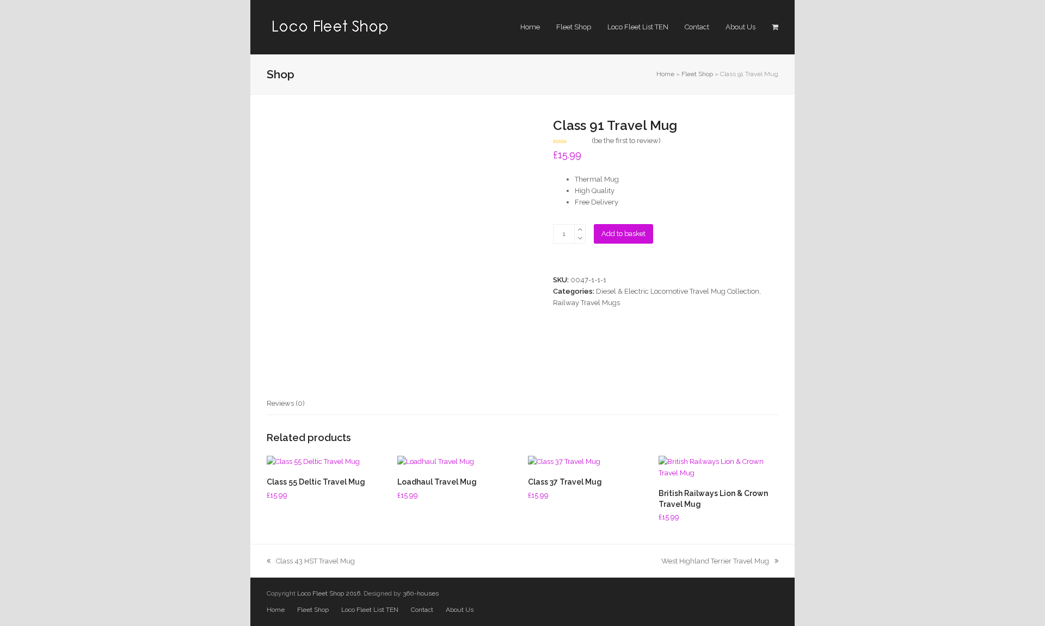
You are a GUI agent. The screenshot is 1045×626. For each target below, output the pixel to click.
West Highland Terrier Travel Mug (715, 561)
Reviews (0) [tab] (286, 403)
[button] (775, 27)
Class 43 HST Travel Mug (315, 561)
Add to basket (623, 234)
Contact (422, 609)
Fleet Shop (697, 74)
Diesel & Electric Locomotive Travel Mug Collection (677, 291)
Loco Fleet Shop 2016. (329, 593)
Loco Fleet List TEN (369, 609)
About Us (460, 609)
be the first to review (626, 140)
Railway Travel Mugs (586, 303)
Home (665, 74)
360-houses (421, 593)
